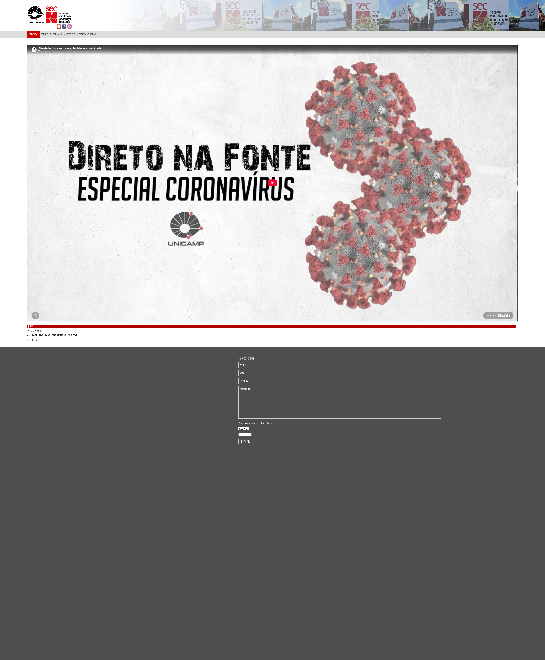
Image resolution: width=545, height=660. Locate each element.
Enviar (245, 441)
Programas (56, 34)
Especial (33, 340)
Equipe (44, 34)
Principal (33, 34)
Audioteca (69, 34)
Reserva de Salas (86, 34)
